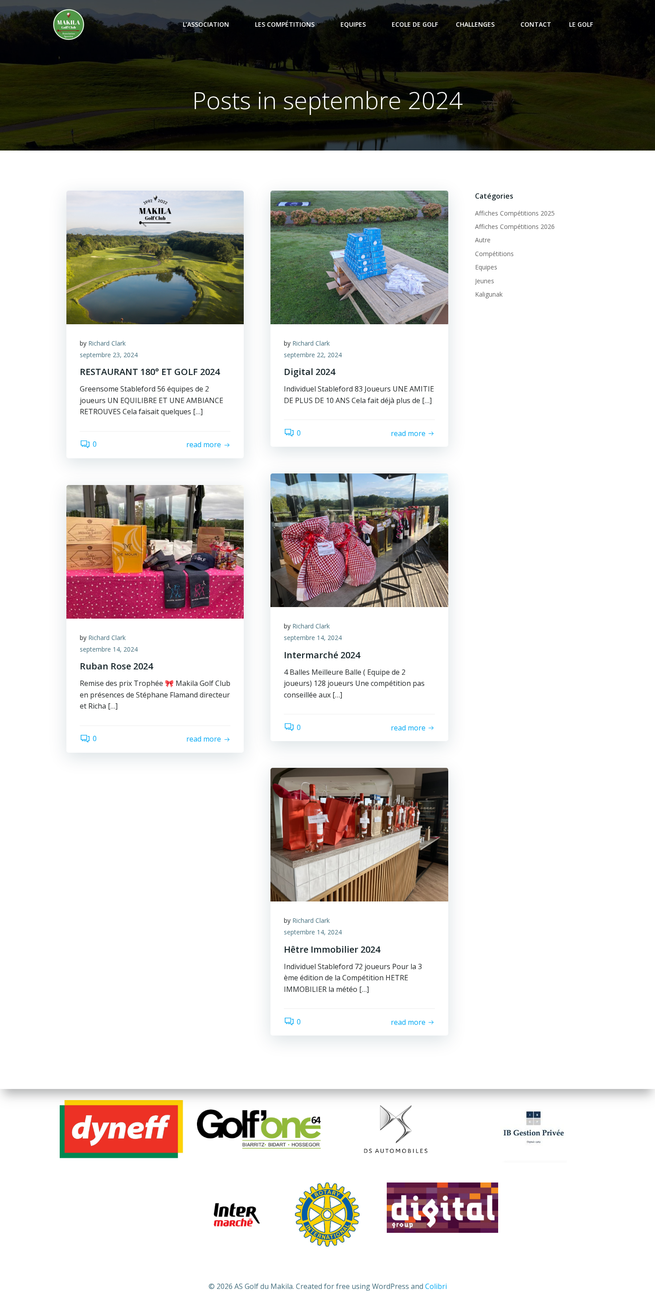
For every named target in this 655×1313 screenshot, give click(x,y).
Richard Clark (107, 343)
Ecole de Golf (415, 24)
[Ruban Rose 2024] (155, 551)
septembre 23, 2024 (109, 355)
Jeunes (484, 281)
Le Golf (581, 24)
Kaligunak (489, 294)
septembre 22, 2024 (313, 355)
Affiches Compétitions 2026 (515, 226)
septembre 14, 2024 (313, 637)
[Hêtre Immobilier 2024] (359, 834)
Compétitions (494, 253)
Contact (535, 24)
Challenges (475, 24)
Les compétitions (285, 24)
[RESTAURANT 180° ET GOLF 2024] (155, 256)
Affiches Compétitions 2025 (515, 213)
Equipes (353, 24)
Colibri (436, 1286)
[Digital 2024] (359, 256)
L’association (206, 24)
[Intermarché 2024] (359, 540)
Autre (483, 240)
